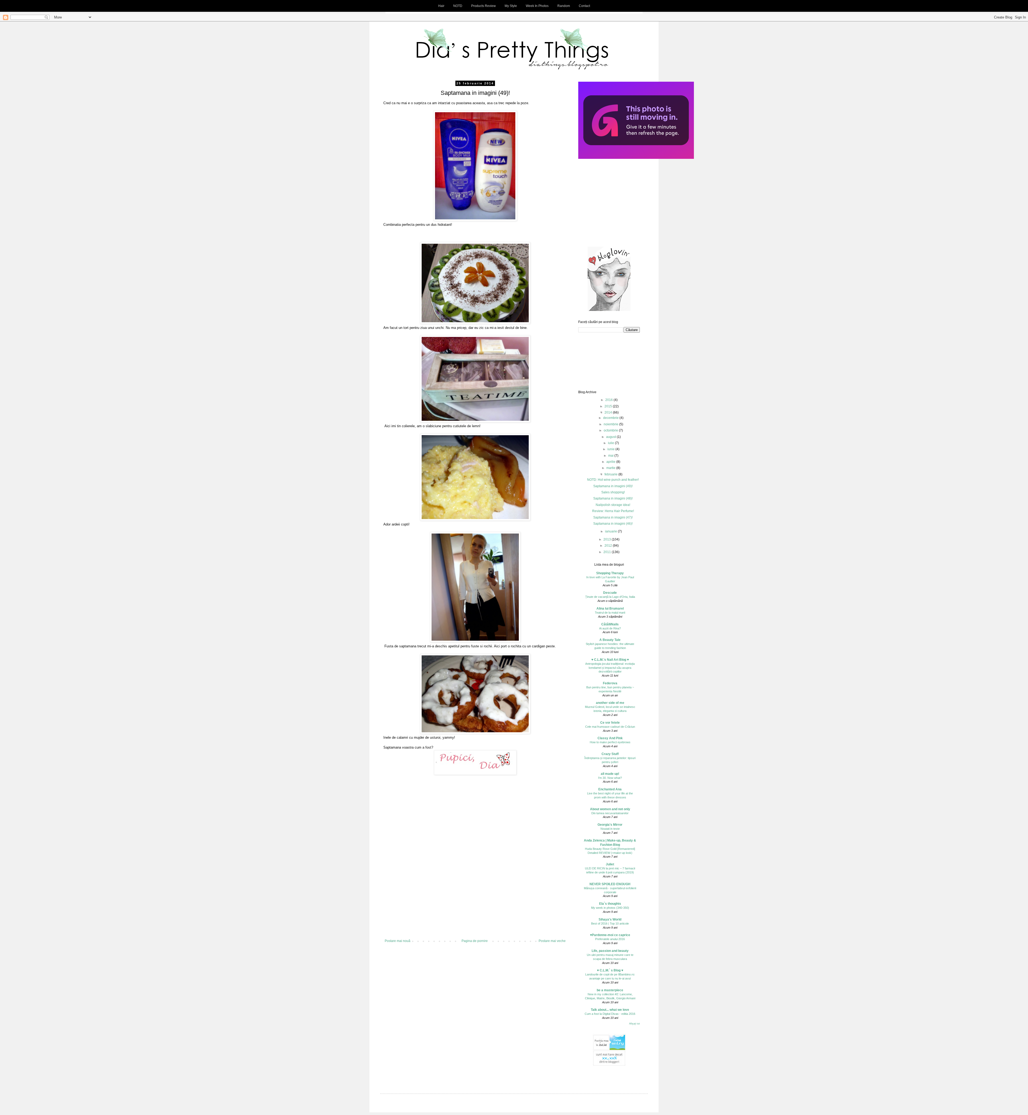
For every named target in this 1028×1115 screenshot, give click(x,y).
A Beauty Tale (610, 640)
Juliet (610, 864)
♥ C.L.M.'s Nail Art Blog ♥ (610, 660)
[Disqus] (475, 867)
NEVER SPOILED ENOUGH (609, 884)
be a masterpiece (610, 990)
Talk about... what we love (610, 1010)
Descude (610, 593)
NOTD (457, 6)
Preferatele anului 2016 (610, 939)
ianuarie (611, 531)
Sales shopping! (613, 492)
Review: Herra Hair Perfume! (613, 511)
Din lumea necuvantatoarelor (610, 813)
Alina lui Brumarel (610, 608)
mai (611, 455)
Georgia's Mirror (610, 825)
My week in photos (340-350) (610, 907)
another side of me (610, 703)
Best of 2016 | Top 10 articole (610, 923)
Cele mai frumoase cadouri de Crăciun (610, 726)
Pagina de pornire (475, 941)
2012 (608, 545)
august (611, 437)
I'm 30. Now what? (610, 777)
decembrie (611, 418)
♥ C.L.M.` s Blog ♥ (610, 970)
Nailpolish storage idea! (613, 505)
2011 (607, 552)
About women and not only (610, 809)
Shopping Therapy (610, 573)
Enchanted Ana (610, 789)
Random (563, 6)
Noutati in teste (610, 828)
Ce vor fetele (610, 722)
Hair (441, 6)
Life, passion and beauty (610, 951)
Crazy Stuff (610, 754)
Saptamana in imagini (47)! (613, 517)
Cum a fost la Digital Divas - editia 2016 (610, 1013)
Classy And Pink (610, 738)
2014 (608, 412)
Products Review (483, 6)
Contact (584, 6)
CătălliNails (610, 624)
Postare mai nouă (397, 941)
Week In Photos (537, 6)
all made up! (610, 774)
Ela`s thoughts (610, 904)
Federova (610, 683)
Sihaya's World (610, 919)
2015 (608, 406)
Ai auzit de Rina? (610, 628)
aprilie (611, 462)
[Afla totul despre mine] (636, 158)
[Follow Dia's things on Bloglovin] (609, 310)
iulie (611, 443)
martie (611, 468)
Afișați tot (634, 1023)
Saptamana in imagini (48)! (613, 498)
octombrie (611, 430)
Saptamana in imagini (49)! (613, 486)
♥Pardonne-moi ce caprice (610, 935)
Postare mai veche (552, 941)
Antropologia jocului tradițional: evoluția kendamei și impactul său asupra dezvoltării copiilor (610, 667)
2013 (607, 539)
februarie (611, 474)
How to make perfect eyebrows (610, 742)
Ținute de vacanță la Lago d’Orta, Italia (610, 596)
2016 (609, 400)
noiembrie (611, 424)
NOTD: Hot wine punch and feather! (613, 480)
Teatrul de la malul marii (610, 612)
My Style (511, 6)
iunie (611, 449)
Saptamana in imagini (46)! (613, 523)
